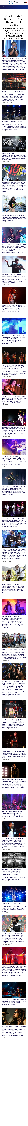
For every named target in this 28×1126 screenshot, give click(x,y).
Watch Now (23, 2)
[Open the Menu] (2, 2)
